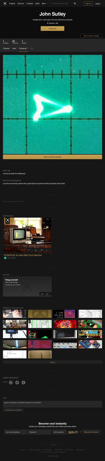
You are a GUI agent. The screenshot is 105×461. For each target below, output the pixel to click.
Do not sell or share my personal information (52, 452)
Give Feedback (47, 450)
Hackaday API (80, 450)
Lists (14, 48)
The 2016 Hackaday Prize (4, 311)
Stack (37, 3)
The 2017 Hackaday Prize (80, 331)
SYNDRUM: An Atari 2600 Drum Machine (23, 255)
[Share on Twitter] (17, 382)
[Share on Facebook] (23, 382)
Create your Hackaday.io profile (40, 426)
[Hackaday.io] (5, 3)
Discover (21, 3)
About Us (23, 450)
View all (52, 362)
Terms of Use (59, 450)
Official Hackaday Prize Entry (30, 331)
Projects (12, 3)
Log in (97, 3)
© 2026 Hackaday (52, 456)
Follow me (52, 28)
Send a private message (91, 36)
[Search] (75, 3)
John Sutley (11, 258)
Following (23, 48)
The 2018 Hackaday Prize (8, 221)
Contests (29, 3)
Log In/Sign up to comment (13, 410)
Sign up (88, 3)
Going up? (53, 445)
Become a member (91, 432)
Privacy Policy (69, 450)
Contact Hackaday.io (34, 450)
